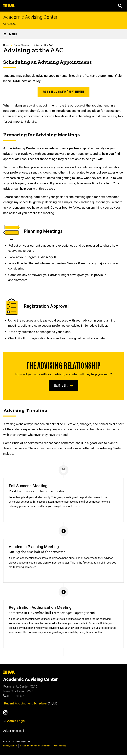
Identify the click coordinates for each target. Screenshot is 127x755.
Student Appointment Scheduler (25, 703)
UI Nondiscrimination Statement (35, 745)
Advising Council (13, 730)
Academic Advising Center (30, 17)
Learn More (61, 385)
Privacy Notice (10, 745)
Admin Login (16, 721)
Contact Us (9, 23)
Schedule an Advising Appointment (63, 92)
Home (6, 45)
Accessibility (60, 745)
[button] (120, 6)
